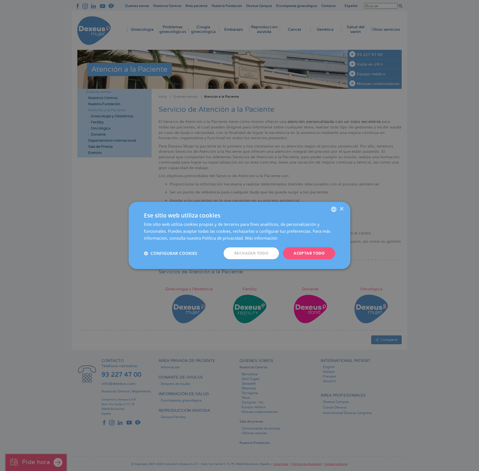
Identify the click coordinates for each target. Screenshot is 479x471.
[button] (170, 253)
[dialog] (239, 235)
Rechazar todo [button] (251, 253)
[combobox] (334, 209)
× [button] (341, 209)
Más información (261, 238)
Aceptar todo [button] (309, 253)
